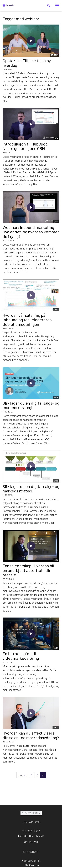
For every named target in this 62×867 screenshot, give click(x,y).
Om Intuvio (31, 841)
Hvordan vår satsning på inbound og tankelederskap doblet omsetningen (27, 320)
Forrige (23, 775)
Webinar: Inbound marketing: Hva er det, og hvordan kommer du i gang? (31, 232)
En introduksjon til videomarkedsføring (21, 655)
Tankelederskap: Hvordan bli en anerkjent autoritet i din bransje (28, 570)
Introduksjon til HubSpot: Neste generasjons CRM (26, 146)
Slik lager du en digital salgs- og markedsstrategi (31, 405)
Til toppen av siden (31, 813)
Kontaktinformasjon (31, 835)
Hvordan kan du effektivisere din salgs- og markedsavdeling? (31, 735)
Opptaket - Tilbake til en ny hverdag (27, 62)
